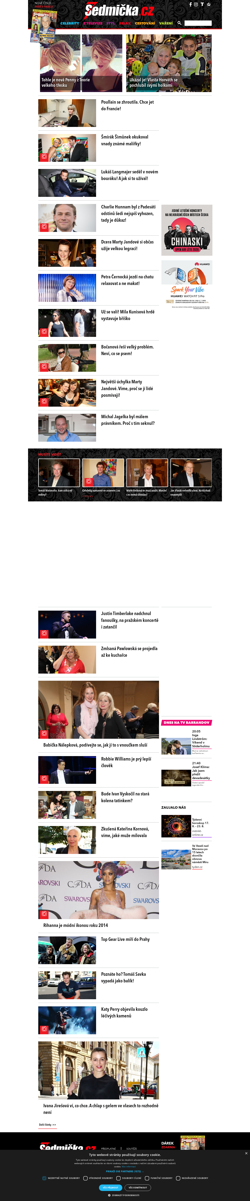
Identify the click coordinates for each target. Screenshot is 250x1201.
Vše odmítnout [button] (138, 1187)
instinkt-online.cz (197, 833)
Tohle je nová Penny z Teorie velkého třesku (66, 83)
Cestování (145, 23)
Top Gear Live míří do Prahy (125, 939)
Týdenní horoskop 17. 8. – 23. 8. (200, 823)
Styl (110, 23)
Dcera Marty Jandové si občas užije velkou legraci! (127, 245)
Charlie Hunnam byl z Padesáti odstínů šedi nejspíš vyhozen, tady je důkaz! (128, 214)
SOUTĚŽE (131, 1149)
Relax (125, 23)
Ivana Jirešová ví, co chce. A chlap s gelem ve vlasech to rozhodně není (101, 1109)
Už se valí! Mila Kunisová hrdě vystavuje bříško (128, 315)
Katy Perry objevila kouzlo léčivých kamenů (124, 1013)
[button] (125, 1171)
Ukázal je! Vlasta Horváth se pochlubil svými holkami (154, 83)
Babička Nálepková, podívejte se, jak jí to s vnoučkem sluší (95, 745)
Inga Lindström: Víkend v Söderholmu (201, 739)
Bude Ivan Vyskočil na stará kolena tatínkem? (125, 797)
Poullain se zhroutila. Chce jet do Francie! (127, 105)
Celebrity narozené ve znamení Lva (101, 490)
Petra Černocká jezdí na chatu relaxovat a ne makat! (127, 280)
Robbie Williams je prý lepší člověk (126, 762)
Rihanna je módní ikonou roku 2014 (75, 925)
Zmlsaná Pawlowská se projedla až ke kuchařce (129, 652)
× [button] (246, 1153)
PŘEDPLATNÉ (108, 1149)
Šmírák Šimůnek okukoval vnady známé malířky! (124, 140)
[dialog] (125, 1175)
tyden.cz (197, 867)
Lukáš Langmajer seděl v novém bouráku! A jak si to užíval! (129, 175)
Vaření (166, 23)
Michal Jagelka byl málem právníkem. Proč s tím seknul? (128, 420)
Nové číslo (44, 5)
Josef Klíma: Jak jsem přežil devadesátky (201, 771)
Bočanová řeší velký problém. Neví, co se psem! (127, 350)
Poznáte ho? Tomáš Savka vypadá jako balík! (123, 978)
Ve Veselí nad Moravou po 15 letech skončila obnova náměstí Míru (200, 854)
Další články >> (47, 1125)
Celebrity (69, 23)
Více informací (129, 1166)
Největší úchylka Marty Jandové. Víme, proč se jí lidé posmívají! (127, 389)
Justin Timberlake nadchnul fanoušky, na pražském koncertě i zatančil (130, 620)
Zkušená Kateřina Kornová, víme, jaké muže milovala (125, 832)
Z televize (92, 23)
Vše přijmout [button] (110, 1187)
